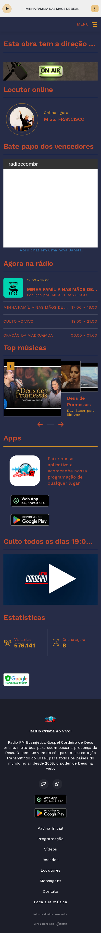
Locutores (50, 870)
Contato (50, 891)
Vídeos (50, 849)
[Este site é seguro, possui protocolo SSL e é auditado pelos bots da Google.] (16, 679)
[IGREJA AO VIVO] (50, 579)
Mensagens (50, 880)
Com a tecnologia (44, 923)
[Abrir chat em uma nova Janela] (50, 250)
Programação (50, 839)
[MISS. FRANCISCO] (22, 119)
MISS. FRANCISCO (69, 294)
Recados (50, 859)
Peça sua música (50, 902)
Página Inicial (50, 828)
